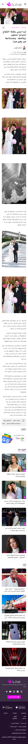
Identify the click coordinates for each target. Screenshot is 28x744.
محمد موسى (18, 48)
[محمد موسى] (24, 48)
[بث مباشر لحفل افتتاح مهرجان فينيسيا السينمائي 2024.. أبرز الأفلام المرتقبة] (14, 604)
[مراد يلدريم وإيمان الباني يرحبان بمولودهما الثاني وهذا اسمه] (14, 490)
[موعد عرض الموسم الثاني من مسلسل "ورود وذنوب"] (14, 517)
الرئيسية (23, 27)
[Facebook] (18, 692)
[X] (21, 692)
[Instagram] (14, 692)
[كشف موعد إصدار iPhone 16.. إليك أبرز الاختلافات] (14, 630)
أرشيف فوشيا (15, 27)
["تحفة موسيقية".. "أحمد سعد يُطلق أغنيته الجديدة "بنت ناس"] (14, 578)
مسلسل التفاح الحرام (13, 423)
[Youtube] (10, 692)
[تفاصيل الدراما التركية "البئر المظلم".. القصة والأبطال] (14, 544)
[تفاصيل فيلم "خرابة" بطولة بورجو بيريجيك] (14, 463)
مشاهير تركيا (7, 420)
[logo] (14, 4)
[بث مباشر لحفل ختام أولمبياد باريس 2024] (14, 657)
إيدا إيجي (2, 423)
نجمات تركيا (16, 420)
